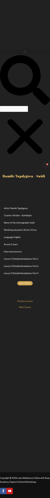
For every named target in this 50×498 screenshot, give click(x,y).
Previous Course (25, 301)
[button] (25, 52)
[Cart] (46, 165)
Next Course (25, 307)
